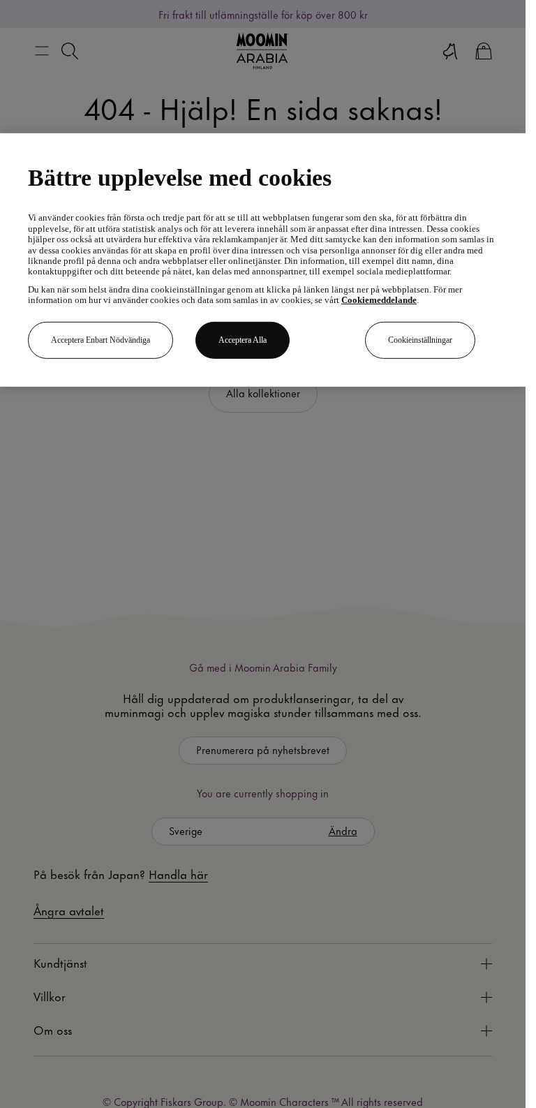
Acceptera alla (242, 340)
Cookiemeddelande (379, 300)
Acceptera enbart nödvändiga (100, 340)
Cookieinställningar (420, 340)
